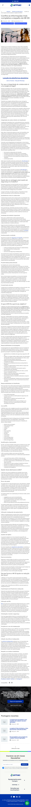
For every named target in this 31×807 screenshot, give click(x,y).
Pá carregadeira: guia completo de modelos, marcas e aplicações (18, 737)
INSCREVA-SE (24, 764)
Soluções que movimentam (14, 789)
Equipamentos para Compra (14, 780)
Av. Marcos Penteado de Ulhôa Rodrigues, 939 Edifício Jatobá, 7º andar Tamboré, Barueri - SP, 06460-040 (15, 800)
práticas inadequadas (7, 641)
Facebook (3, 679)
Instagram (19, 679)
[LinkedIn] (17, 797)
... (4, 11)
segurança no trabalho (17, 237)
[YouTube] (14, 797)
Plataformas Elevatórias (17, 11)
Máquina (8, 11)
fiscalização (25, 161)
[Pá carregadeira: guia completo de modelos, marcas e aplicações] (4, 739)
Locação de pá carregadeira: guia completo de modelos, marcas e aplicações (18, 721)
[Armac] (16, 5)
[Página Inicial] (1, 11)
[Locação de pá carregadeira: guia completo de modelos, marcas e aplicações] (4, 722)
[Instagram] (19, 797)
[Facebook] (11, 797)
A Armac (14, 785)
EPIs (2, 603)
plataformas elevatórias (17, 547)
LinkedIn (8, 679)
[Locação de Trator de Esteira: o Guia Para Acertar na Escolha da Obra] (4, 730)
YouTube (12, 679)
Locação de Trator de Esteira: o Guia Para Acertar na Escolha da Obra (19, 729)
